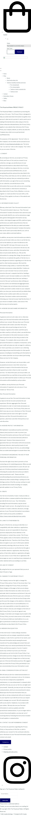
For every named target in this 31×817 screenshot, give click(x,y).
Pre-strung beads (14, 85)
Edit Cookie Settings (7, 814)
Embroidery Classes (8, 96)
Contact (5, 94)
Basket (11, 52)
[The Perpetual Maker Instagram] (17, 785)
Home (4, 73)
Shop (4, 76)
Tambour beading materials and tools (16, 82)
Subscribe (5, 800)
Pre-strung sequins (15, 87)
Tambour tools (14, 91)
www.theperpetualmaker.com (14, 144)
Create (25, 814)
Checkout (19, 52)
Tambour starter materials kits (18, 89)
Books (8, 78)
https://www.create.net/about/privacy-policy (13, 516)
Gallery (5, 98)
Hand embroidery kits (12, 80)
